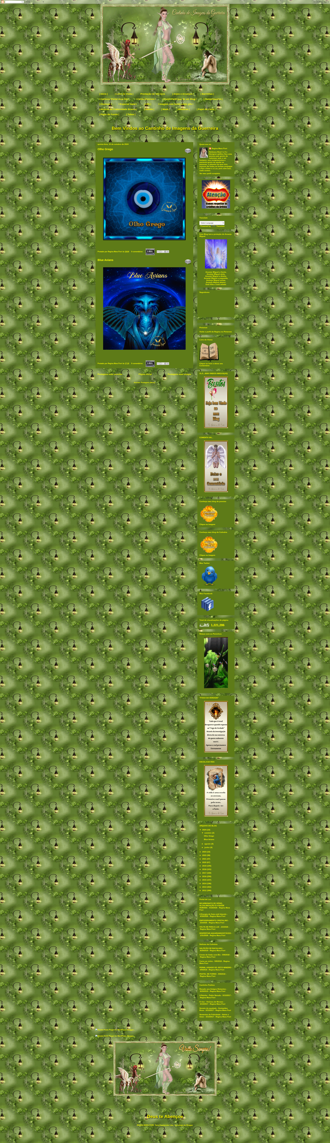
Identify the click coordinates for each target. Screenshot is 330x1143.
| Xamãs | (149, 109)
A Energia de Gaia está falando (212, 914)
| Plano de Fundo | (109, 114)
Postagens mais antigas (179, 374)
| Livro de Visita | (124, 94)
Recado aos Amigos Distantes (212, 989)
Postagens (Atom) (148, 382)
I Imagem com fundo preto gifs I (175, 104)
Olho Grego (105, 149)
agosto (207, 844)
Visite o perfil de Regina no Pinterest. (215, 332)
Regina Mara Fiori (115, 252)
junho (207, 847)
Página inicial (145, 374)
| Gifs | (147, 104)
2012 (204, 890)
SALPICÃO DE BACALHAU (210, 948)
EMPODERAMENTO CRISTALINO (213, 920)
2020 (204, 862)
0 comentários (137, 252)
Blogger (189, 1125)
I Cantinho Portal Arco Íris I (114, 99)
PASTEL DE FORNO (207, 974)
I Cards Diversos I (146, 99)
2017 (204, 873)
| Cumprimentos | (213, 99)
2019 (204, 866)
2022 (204, 855)
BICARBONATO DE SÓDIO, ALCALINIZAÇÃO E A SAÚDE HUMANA (211, 905)
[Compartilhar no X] (163, 251)
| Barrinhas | (207, 94)
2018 (204, 869)
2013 (204, 887)
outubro (208, 833)
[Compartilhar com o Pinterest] (168, 251)
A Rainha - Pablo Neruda (210, 995)
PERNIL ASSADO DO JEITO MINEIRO (215, 967)
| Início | (103, 94)
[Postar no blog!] (160, 251)
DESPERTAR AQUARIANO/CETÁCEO (215, 933)
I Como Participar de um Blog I (179, 99)
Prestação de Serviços (152, 94)
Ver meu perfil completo (209, 173)
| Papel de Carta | (206, 109)
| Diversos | (105, 104)
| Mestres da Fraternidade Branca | (118, 109)
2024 (204, 830)
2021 (204, 859)
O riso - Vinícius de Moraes (211, 1002)
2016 (204, 876)
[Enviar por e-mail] (158, 251)
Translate (220, 226)
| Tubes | (130, 114)
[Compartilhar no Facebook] (165, 251)
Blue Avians (105, 260)
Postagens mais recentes (110, 374)
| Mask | (165, 109)
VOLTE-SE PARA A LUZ (209, 927)
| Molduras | (183, 109)
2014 (204, 883)
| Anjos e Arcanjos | (182, 94)
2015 (204, 880)
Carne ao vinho (206, 961)
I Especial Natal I (128, 104)
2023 (204, 852)
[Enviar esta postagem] (150, 252)
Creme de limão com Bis (210, 955)
